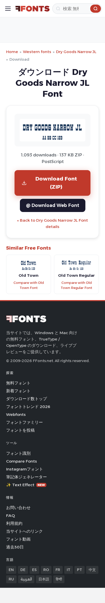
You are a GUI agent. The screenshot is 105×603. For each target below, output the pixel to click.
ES (34, 569)
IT (68, 569)
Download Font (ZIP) (56, 182)
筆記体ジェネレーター (26, 477)
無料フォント (18, 383)
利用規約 (14, 523)
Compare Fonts (21, 461)
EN (11, 569)
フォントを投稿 (20, 430)
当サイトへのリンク (24, 531)
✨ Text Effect (25, 484)
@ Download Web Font (52, 205)
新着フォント (18, 390)
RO (46, 569)
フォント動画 (18, 539)
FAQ (10, 515)
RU (11, 579)
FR (58, 569)
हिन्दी (59, 579)
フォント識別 (18, 453)
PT (79, 569)
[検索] (95, 9)
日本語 (43, 579)
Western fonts (37, 51)
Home (12, 51)
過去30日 (15, 547)
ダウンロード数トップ (26, 398)
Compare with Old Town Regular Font (76, 285)
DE (22, 569)
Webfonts (16, 414)
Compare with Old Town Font (29, 285)
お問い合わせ (18, 507)
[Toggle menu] (8, 9)
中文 (92, 569)
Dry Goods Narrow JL (76, 51)
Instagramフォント (24, 469)
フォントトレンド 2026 (28, 406)
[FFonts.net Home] (32, 9)
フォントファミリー (24, 422)
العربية (26, 579)
